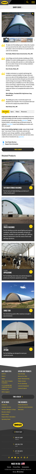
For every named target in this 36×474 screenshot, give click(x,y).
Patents (9, 467)
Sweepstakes (25, 467)
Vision (3, 378)
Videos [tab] (17, 111)
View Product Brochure (10, 142)
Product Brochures (23, 404)
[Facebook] (9, 457)
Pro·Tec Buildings (22, 383)
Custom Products (22, 388)
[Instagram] (24, 457)
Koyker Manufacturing (23, 378)
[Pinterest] (21, 457)
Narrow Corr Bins (22, 376)
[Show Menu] (33, 2)
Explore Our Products (24, 371)
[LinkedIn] (18, 457)
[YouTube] (15, 457)
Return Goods (5, 414)
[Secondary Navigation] (18, 7)
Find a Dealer (18, 149)
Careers (4, 374)
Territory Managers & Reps (9, 409)
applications (25, 120)
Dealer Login (18, 432)
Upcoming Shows (6, 419)
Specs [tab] (12, 111)
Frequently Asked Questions (25, 407)
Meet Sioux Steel (6, 371)
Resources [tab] (24, 111)
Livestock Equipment (23, 386)
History (3, 376)
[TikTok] (27, 457)
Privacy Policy (16, 467)
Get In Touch (5, 402)
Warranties (21, 409)
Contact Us (4, 404)
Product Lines (5, 389)
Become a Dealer (6, 412)
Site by (15, 472)
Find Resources (22, 402)
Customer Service (6, 407)
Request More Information (11, 144)
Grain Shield (10, 124)
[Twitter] (12, 457)
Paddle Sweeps (22, 381)
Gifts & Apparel (6, 392)
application (21, 137)
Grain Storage (21, 374)
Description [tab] (6, 111)
